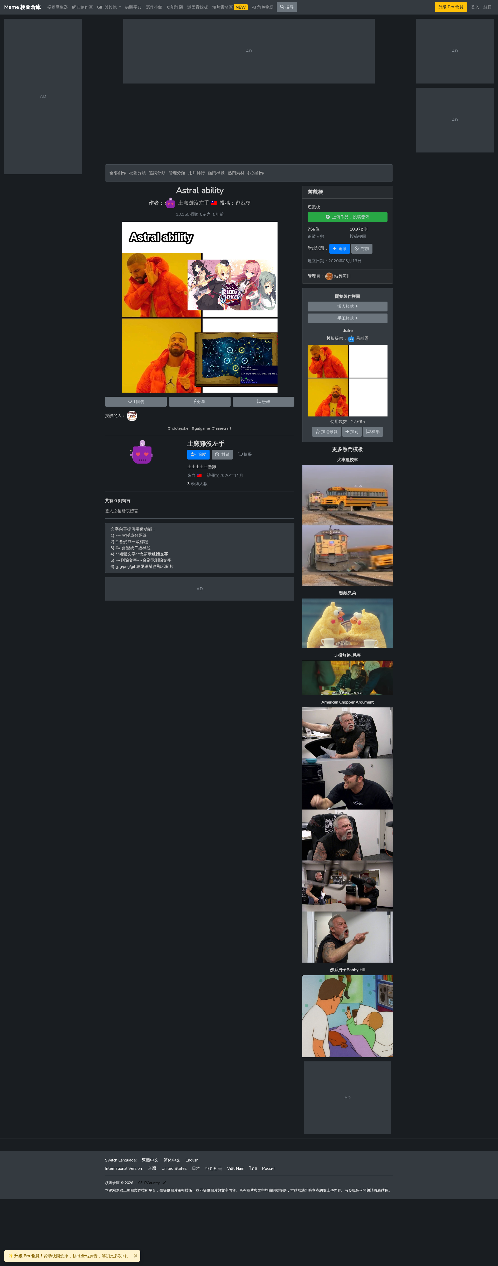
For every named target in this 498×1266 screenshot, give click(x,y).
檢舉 (265, 402)
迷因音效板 (197, 7)
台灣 (152, 1168)
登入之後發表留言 (121, 511)
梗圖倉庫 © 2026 (119, 1182)
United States (174, 1168)
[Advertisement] (249, 124)
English (191, 1160)
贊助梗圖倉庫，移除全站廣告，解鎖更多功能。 (69, 1256)
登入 (475, 7)
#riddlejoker (179, 428)
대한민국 (213, 1168)
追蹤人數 (316, 236)
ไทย (253, 1168)
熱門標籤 (216, 173)
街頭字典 (133, 7)
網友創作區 (82, 7)
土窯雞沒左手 (193, 203)
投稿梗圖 (358, 236)
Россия (268, 1168)
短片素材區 (229, 7)
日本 (196, 1168)
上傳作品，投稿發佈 (349, 217)
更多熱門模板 (347, 449)
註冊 (487, 7)
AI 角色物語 (263, 7)
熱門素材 (236, 173)
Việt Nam (235, 1168)
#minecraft (221, 428)
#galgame (201, 428)
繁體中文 (150, 1160)
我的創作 (255, 173)
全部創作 (117, 173)
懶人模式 (346, 306)
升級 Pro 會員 (451, 7)
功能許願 (175, 7)
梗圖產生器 (57, 7)
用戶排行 (196, 173)
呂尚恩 (362, 338)
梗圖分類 (137, 173)
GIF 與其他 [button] (107, 7)
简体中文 (172, 1160)
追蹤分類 (157, 173)
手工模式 (346, 318)
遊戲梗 (243, 203)
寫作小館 (154, 7)
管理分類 (177, 173)
